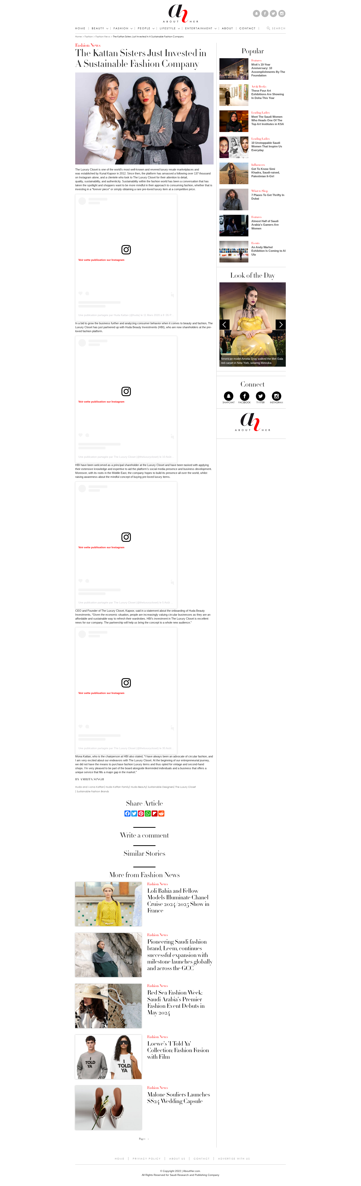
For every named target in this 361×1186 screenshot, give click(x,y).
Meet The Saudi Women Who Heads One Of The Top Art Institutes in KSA (267, 120)
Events (255, 243)
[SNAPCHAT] (228, 396)
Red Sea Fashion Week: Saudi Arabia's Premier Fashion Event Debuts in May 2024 (176, 1002)
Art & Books (258, 86)
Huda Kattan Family (117, 787)
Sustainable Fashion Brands (93, 791)
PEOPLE (144, 28)
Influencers (258, 165)
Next (281, 325)
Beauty (98, 28)
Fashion (121, 28)
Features (256, 60)
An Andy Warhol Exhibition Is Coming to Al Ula (268, 251)
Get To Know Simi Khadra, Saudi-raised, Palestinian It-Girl (265, 172)
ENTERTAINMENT (199, 28)
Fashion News (103, 36)
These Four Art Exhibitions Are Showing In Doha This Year (267, 94)
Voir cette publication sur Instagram (101, 259)
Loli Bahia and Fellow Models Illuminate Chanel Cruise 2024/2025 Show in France (178, 901)
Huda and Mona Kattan (89, 787)
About (227, 28)
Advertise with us (234, 1158)
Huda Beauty (138, 787)
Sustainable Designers (161, 787)
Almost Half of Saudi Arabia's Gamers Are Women (265, 224)
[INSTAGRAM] (276, 396)
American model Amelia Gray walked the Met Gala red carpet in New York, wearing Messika (252, 361)
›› (148, 1139)
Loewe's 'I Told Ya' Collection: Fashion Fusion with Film (178, 1050)
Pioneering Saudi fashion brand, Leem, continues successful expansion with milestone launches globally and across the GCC (179, 955)
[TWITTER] (260, 396)
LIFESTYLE (168, 28)
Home (80, 28)
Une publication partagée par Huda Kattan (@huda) (109, 315)
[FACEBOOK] (244, 396)
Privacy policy (147, 1158)
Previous (224, 325)
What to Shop (259, 191)
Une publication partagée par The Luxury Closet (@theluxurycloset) (118, 456)
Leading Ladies (260, 113)
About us (177, 1158)
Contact (202, 1158)
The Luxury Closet (185, 787)
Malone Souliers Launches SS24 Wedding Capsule (178, 1098)
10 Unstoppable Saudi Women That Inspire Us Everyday (266, 146)
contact (247, 28)
